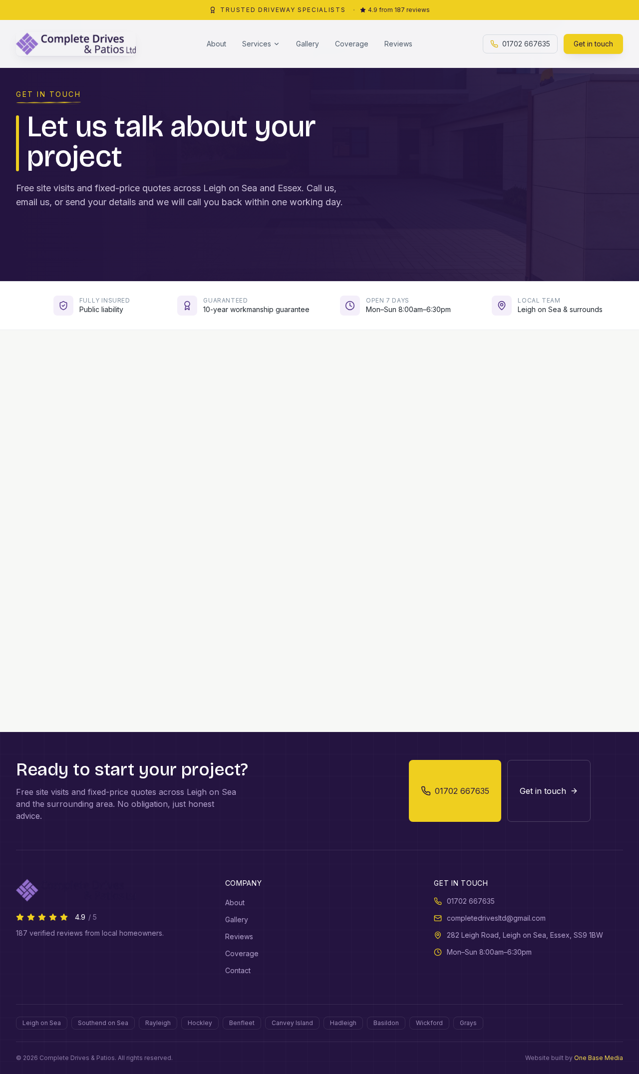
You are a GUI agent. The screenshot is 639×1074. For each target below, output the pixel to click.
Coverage (351, 43)
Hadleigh (343, 1023)
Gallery (307, 43)
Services (256, 43)
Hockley (200, 1023)
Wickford (429, 1023)
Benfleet (242, 1023)
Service (343, 528)
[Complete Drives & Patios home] (76, 44)
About (216, 43)
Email (339, 486)
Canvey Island (292, 1023)
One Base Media (598, 1058)
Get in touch (593, 43)
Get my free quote (475, 654)
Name (339, 444)
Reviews (398, 43)
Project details (360, 569)
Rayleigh (158, 1023)
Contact (238, 970)
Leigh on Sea (41, 1023)
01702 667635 (526, 43)
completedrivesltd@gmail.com (496, 918)
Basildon (386, 1023)
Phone (484, 444)
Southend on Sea (103, 1023)
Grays (468, 1023)
